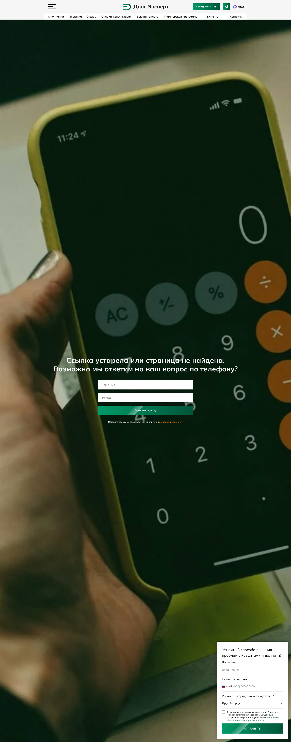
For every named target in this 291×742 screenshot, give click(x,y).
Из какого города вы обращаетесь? (248, 696)
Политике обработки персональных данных (253, 718)
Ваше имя (229, 662)
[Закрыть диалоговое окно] (285, 645)
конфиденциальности (171, 422)
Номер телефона (234, 679)
